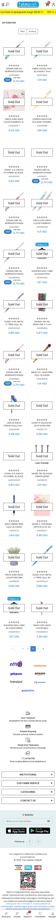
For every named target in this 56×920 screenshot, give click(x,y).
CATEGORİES (28, 792)
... (17, 648)
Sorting (32, 31)
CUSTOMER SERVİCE (28, 783)
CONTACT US (28, 800)
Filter (22, 31)
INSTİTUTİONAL (28, 774)
